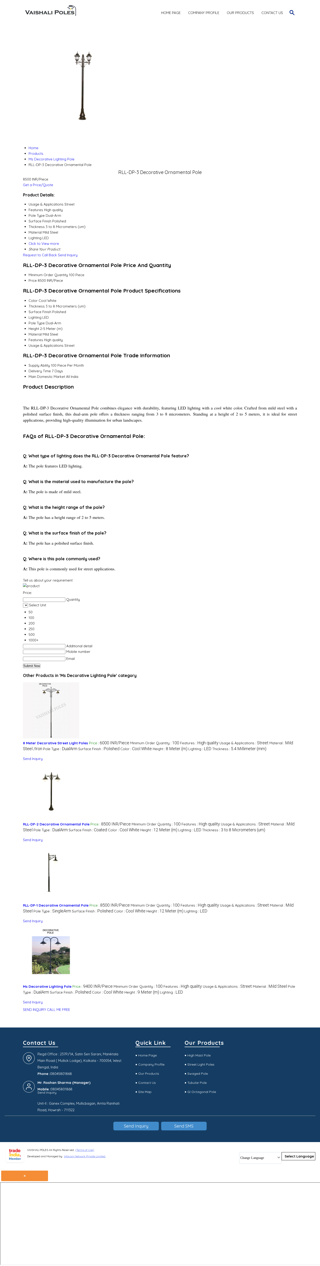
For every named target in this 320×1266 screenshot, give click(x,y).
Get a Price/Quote (38, 185)
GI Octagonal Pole (201, 1092)
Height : (170, 749)
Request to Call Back (40, 255)
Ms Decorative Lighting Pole (47, 986)
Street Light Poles (200, 1064)
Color (33, 300)
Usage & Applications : (244, 743)
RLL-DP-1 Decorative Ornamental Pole (56, 905)
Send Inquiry (68, 255)
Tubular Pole (197, 1083)
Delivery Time (40, 371)
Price (33, 280)
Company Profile (203, 13)
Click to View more (44, 243)
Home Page (171, 13)
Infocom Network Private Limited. (85, 1156)
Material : (270, 986)
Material (35, 334)
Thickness (37, 306)
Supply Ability (39, 365)
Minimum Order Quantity (48, 275)
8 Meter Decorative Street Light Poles (55, 743)
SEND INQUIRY (34, 1009)
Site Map (145, 1092)
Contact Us (272, 13)
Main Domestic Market (47, 376)
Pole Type (37, 323)
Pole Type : (60, 749)
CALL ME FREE (58, 1009)
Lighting (35, 317)
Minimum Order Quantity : (154, 743)
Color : (136, 749)
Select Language (299, 1156)
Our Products (240, 13)
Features (36, 340)
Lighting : (199, 749)
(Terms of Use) (84, 1150)
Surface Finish (40, 312)
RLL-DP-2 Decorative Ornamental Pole (56, 824)
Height (34, 328)
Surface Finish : (98, 749)
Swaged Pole (197, 1073)
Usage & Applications (46, 345)
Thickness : (239, 749)
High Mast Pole (199, 1055)
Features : (199, 743)
